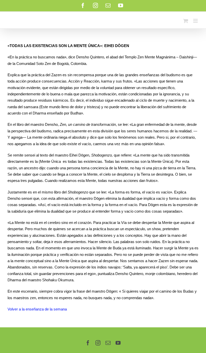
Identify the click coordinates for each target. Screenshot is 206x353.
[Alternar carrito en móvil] (185, 20)
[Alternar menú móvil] (195, 20)
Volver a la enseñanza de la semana (37, 309)
